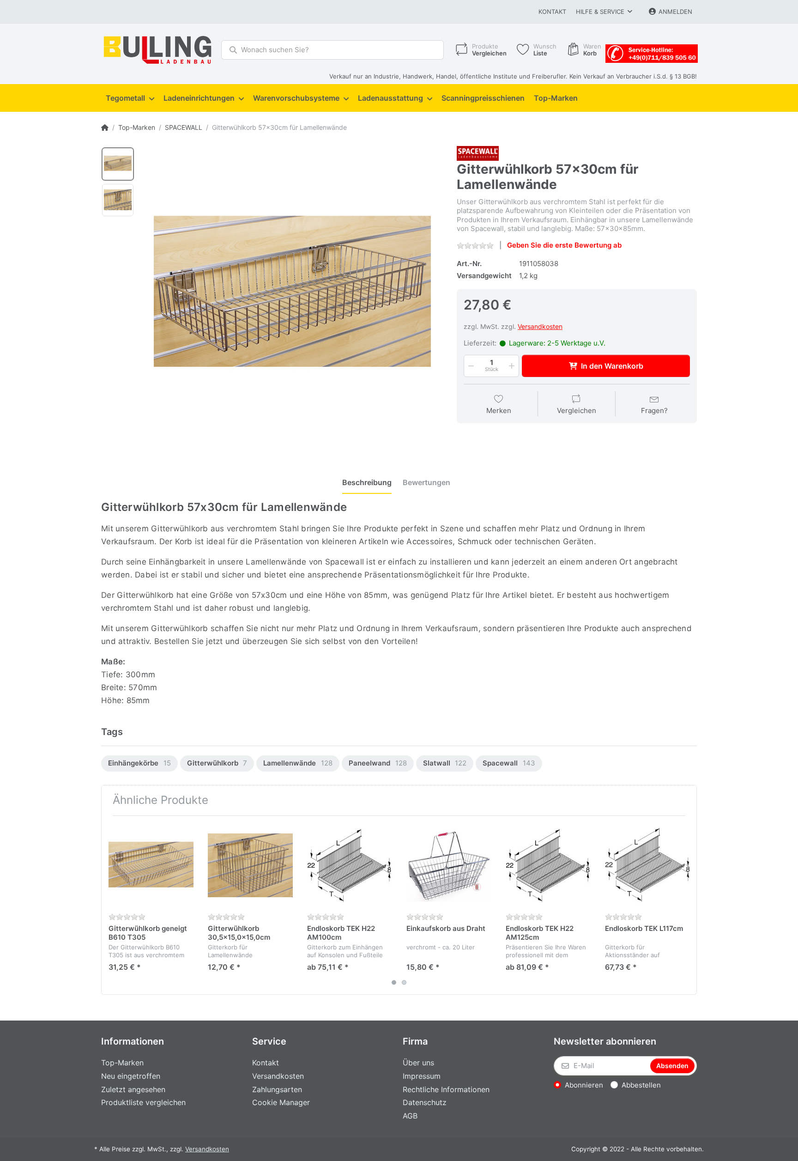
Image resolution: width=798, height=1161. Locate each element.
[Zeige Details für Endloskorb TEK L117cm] (647, 865)
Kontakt (552, 11)
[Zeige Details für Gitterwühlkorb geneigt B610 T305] (151, 865)
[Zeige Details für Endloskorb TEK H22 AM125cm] (548, 865)
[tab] (367, 482)
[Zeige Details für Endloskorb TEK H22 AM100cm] (349, 865)
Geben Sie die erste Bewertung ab (564, 245)
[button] (470, 366)
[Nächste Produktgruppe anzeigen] (688, 905)
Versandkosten (540, 326)
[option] (117, 164)
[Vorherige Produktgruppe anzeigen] (109, 905)
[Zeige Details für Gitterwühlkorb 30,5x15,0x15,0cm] (250, 865)
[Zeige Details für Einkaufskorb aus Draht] (448, 865)
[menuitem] (130, 98)
